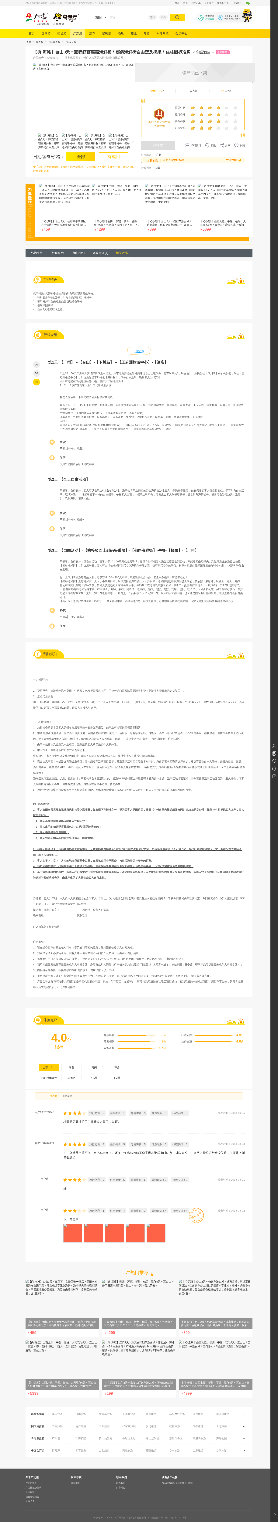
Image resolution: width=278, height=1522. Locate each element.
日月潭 (56, 1450)
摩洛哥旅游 (222, 1413)
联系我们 (120, 1483)
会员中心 (181, 33)
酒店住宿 (180, 107)
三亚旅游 (104, 1426)
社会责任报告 (32, 1496)
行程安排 (180, 128)
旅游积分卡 (223, 3)
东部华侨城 (175, 1438)
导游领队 (109, 1041)
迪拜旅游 (198, 1413)
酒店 (121, 33)
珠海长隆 (80, 1438)
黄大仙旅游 (105, 1438)
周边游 (39, 42)
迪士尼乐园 (152, 1438)
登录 (177, 3)
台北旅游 (104, 1450)
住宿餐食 (109, 1035)
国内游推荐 (37, 1426)
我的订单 (196, 3)
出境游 (61, 33)
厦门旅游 (151, 1426)
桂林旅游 (174, 1426)
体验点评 (100, 253)
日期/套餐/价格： (48, 156)
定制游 (106, 33)
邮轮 (147, 33)
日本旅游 (80, 1413)
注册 (185, 3)
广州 (163, 17)
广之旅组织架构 (33, 1487)
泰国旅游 (57, 1413)
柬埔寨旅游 (105, 1413)
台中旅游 (174, 1450)
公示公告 (30, 1501)
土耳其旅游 (129, 1413)
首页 (32, 33)
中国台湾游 (37, 1450)
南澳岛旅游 (199, 1438)
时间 (94, 1067)
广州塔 (56, 1438)
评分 (117, 1067)
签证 (134, 33)
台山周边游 (54, 42)
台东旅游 (198, 1450)
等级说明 (159, 125)
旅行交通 (180, 114)
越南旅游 (151, 1413)
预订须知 (79, 253)
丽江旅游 (80, 1426)
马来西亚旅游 (177, 1413)
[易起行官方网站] (52, 24)
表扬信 (71, 1077)
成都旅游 (198, 1426)
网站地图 (75, 1483)
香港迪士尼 (129, 1438)
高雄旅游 (127, 1450)
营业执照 (30, 1492)
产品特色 (36, 253)
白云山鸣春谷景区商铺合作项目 (177, 1483)
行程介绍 (58, 253)
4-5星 (94, 1077)
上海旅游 (221, 1426)
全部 (49, 1067)
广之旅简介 (31, 1483)
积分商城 (162, 33)
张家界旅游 (129, 1426)
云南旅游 (57, 1426)
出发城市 (146, 154)
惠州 (152, 17)
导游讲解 (109, 1047)
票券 (92, 33)
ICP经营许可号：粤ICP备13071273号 (167, 1517)
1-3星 (117, 1077)
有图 (71, 1067)
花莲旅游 (151, 1450)
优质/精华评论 (48, 1077)
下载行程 (139, 350)
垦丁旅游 (80, 1450)
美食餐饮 (180, 121)
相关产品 (122, 253)
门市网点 (237, 3)
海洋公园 (221, 1438)
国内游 (45, 33)
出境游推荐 (37, 1413)
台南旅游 (221, 1450)
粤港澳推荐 (37, 1438)
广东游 (77, 33)
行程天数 (146, 167)
